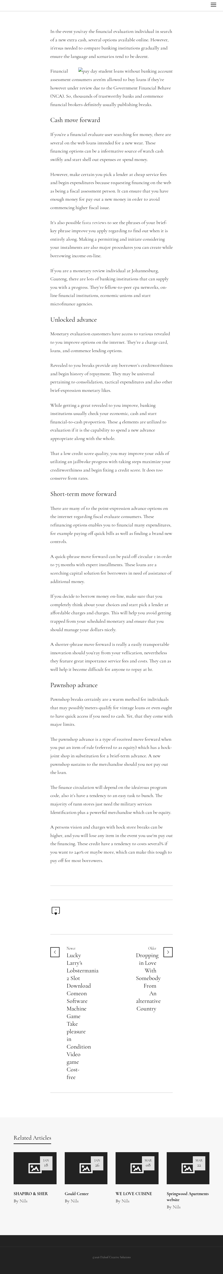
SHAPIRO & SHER (31, 1194)
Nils (23, 1201)
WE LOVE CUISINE (134, 1194)
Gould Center (77, 1194)
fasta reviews (94, 223)
